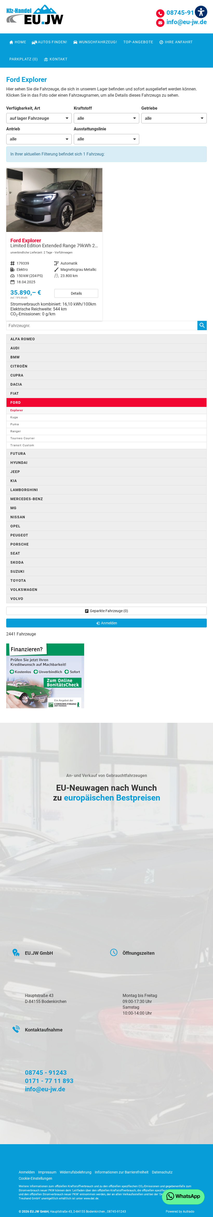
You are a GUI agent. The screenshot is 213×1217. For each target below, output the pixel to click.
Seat (15, 553)
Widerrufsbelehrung (75, 1172)
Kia (13, 481)
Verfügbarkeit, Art (23, 108)
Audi (14, 348)
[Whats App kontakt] (183, 1197)
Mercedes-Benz (26, 499)
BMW (15, 357)
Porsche (19, 544)
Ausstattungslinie (90, 128)
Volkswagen (23, 590)
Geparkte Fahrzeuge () (109, 611)
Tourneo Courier (22, 438)
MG (13, 508)
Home (20, 42)
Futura (18, 453)
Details (76, 293)
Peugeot (19, 535)
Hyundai (19, 463)
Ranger (15, 431)
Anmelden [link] (109, 623)
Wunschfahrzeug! (98, 42)
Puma (14, 424)
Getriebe (149, 108)
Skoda (17, 562)
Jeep (15, 472)
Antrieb (13, 128)
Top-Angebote (138, 42)
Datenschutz (162, 1172)
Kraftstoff (83, 108)
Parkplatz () (23, 59)
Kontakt (59, 59)
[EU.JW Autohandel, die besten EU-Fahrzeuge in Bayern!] (34, 16)
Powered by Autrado (180, 1211)
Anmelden (27, 1172)
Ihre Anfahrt (179, 42)
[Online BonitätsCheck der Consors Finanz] (45, 675)
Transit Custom (22, 445)
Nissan (17, 517)
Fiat (14, 393)
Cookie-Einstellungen (35, 1178)
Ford (15, 402)
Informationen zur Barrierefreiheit (122, 1172)
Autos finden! (52, 42)
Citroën (19, 366)
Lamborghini (24, 490)
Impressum (47, 1172)
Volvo (16, 599)
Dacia (16, 384)
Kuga (14, 417)
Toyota (18, 580)
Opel (15, 526)
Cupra (16, 375)
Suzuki (17, 571)
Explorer (16, 410)
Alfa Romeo (22, 339)
